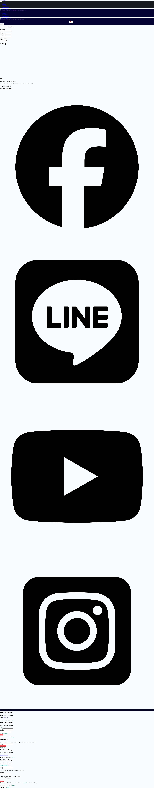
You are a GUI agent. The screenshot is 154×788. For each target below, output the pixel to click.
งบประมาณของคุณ (4, 37)
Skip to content (3, 0)
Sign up (12, 720)
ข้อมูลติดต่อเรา (5, 16)
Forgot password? (4, 733)
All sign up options (4, 765)
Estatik (7, 787)
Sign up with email (4, 755)
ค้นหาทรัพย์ (4, 14)
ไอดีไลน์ (1, 32)
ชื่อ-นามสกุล (2, 29)
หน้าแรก (4, 13)
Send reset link (3, 745)
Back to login (3, 747)
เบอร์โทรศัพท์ (3, 35)
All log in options (4, 727)
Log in (1, 734)
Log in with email (4, 717)
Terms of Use (26, 782)
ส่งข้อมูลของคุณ (3, 40)
